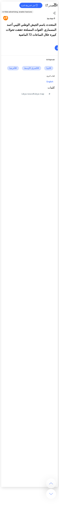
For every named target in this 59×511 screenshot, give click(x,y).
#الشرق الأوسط (31, 68)
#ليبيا (48, 68)
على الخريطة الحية (28, 6)
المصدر (53, 5)
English (49, 81)
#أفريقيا (13, 68)
